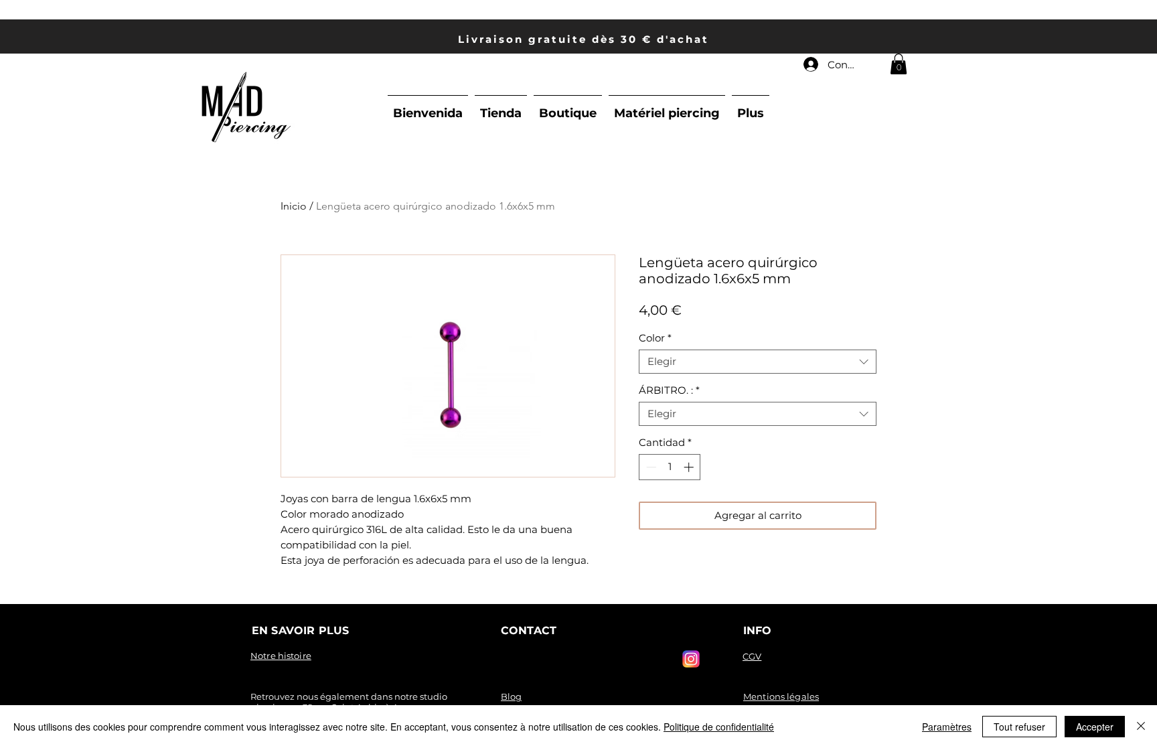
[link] (898, 64)
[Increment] (690, 467)
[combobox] (757, 362)
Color (655, 338)
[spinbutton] (670, 467)
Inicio (294, 206)
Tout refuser (1019, 726)
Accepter (1094, 726)
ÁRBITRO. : (669, 390)
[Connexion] (810, 64)
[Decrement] (650, 467)
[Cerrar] (1141, 726)
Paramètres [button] (947, 726)
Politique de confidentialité (719, 726)
